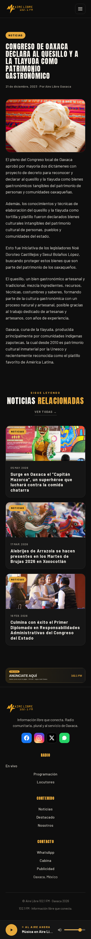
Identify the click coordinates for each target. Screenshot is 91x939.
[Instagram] (39, 738)
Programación (45, 774)
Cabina (45, 860)
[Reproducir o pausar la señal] (11, 930)
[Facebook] (26, 738)
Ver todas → (46, 412)
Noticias (45, 809)
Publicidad (45, 868)
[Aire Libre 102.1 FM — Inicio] (20, 9)
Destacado (45, 817)
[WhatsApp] (64, 738)
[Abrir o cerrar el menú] (80, 9)
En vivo (11, 766)
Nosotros (45, 825)
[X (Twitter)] (52, 738)
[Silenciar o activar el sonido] (59, 930)
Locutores (45, 782)
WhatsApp (45, 852)
